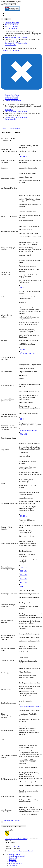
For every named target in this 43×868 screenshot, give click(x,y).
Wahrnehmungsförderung (28, 430)
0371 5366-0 (16, 846)
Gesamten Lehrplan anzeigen (10, 128)
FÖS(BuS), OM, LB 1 (27, 353)
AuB (21, 586)
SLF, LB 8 (23, 571)
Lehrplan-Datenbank (12, 23)
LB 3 (22, 287)
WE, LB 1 (23, 582)
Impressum (12, 860)
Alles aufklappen (10, 37)
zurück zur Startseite (11, 24)
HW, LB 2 (23, 575)
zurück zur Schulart (11, 26)
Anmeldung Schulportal (17, 856)
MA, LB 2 (23, 434)
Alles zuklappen (21, 37)
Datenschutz (13, 862)
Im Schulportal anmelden (13, 28)
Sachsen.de (13, 865)
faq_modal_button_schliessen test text (13, 826)
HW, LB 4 (23, 579)
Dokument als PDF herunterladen (16, 43)
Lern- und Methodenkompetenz (30, 706)
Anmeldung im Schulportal (10, 50)
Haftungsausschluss (15, 863)
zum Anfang (9, 110)
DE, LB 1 (23, 349)
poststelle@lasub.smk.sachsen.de (22, 851)
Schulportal (13, 858)
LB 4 (22, 419)
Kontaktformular (10, 45)
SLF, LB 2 (23, 567)
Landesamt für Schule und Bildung (16, 839)
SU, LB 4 (23, 156)
